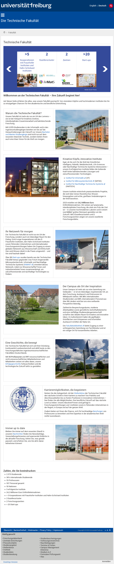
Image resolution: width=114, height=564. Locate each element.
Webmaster (33, 530)
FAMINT (27, 265)
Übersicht (8, 530)
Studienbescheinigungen (51, 538)
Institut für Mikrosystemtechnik (79, 181)
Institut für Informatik (75, 178)
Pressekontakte (10, 543)
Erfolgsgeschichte (13, 364)
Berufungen (98, 411)
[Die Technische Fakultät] (98, 19)
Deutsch (102, 5)
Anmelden (106, 561)
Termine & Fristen (48, 545)
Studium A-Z (46, 552)
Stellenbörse (79, 393)
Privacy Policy (45, 530)
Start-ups (16, 257)
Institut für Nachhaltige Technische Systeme (84, 184)
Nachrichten (18, 434)
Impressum (58, 530)
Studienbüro (8, 552)
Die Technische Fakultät (20, 21)
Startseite (4, 32)
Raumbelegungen (48, 543)
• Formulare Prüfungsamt (49, 554)
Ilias (42, 557)
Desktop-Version (10, 562)
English (93, 5)
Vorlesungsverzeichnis (50, 541)
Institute (6, 550)
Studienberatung (10, 554)
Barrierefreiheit (20, 530)
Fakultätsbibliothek (74, 326)
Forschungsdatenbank (12, 538)
